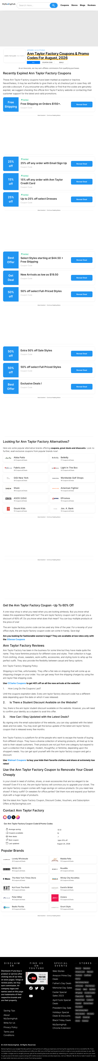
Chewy (78, 989)
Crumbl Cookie (90, 993)
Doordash (79, 1007)
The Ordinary (90, 986)
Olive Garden (80, 1014)
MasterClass (80, 1000)
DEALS (61, 62)
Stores (74, 5)
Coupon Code (26, 108)
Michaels (90, 1014)
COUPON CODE (47, 62)
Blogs (82, 5)
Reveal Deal (81, 104)
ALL (33, 62)
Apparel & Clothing (36, 50)
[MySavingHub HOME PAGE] (8, 5)
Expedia (78, 1003)
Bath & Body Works (82, 982)
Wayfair (88, 996)
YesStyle (79, 975)
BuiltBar (92, 989)
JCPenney (79, 986)
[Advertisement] (49, 28)
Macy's (78, 968)
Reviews (92, 5)
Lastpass (90, 1000)
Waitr (85, 989)
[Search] (54, 5)
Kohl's (78, 979)
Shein (78, 1021)
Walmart (90, 972)
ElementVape (88, 1003)
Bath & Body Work (81, 1010)
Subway (85, 1021)
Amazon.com (80, 972)
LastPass (87, 975)
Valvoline (87, 968)
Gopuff (78, 1017)
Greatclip (86, 1017)
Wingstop (79, 993)
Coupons (64, 5)
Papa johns (79, 996)
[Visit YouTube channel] (37, 978)
